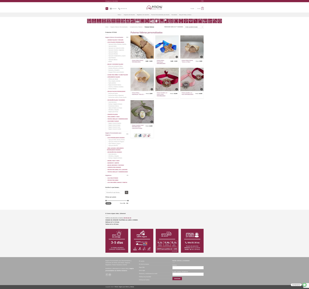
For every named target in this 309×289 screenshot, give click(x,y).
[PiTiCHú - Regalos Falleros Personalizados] (154, 7)
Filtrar (108, 203)
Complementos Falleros (136, 27)
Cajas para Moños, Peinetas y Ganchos (117, 44)
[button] (107, 8)
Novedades (174, 15)
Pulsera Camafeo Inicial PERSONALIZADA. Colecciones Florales (137, 126)
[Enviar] (126, 192)
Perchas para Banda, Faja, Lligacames (117, 169)
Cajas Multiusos (112, 58)
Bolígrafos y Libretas (113, 163)
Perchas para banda (113, 93)
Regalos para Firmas (113, 112)
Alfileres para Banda (113, 79)
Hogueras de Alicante (129, 15)
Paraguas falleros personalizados (116, 72)
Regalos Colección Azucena (114, 123)
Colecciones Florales (113, 121)
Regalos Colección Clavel (114, 127)
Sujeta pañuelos (112, 83)
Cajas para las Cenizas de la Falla (116, 48)
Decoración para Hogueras (115, 152)
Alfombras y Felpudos (113, 110)
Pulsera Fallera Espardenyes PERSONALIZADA (161, 62)
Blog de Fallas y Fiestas (185, 15)
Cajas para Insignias (113, 52)
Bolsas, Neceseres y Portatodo (116, 165)
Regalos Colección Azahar (114, 125)
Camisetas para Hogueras (114, 167)
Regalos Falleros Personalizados (119, 27)
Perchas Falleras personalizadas (116, 91)
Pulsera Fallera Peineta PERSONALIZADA (137, 61)
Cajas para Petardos (113, 54)
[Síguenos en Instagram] (202, 1)
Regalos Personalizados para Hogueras (113, 134)
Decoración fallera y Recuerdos (116, 100)
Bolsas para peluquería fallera (115, 66)
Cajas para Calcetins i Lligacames (116, 50)
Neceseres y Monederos (114, 70)
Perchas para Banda (113, 180)
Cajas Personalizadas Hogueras (116, 138)
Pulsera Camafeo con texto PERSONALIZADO (187, 93)
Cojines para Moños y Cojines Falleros (118, 75)
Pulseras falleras (112, 89)
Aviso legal (142, 270)
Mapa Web (142, 267)
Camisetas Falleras (113, 114)
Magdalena (108, 175)
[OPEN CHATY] (304, 285)
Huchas (110, 61)
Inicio (106, 27)
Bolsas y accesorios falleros (115, 64)
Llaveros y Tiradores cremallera (115, 87)
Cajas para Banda (112, 46)
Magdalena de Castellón (143, 15)
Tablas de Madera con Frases (115, 108)
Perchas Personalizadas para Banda (160, 15)
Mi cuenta (141, 261)
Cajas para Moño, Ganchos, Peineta (116, 140)
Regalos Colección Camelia (114, 129)
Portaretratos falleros (113, 106)
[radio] (136, 135)
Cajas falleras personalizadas (116, 42)
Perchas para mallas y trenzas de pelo (117, 97)
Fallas (119, 15)
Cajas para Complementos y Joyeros (117, 56)
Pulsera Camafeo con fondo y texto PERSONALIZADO (162, 94)
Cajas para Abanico (112, 59)
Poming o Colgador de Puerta (115, 104)
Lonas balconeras (112, 102)
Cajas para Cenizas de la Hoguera (116, 141)
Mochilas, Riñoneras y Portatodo (115, 68)
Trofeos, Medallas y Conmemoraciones (118, 119)
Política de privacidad (145, 277)
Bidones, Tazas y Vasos (113, 161)
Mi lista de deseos (144, 264)
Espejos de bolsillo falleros (114, 85)
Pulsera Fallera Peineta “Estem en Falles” (187, 61)
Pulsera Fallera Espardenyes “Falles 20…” (138, 93)
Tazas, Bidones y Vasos (113, 117)
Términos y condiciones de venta (148, 273)
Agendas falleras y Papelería (115, 40)
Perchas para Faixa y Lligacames (116, 95)
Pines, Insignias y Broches (114, 81)
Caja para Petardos (113, 178)
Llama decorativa (112, 154)
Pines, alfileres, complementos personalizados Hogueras (115, 149)
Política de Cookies (144, 280)
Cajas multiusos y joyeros (114, 143)
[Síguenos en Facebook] (201, 1)
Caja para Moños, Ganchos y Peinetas (117, 182)
